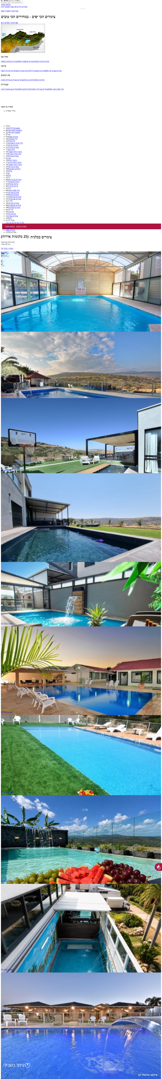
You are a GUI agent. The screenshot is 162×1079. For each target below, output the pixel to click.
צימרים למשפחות (15, 205)
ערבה (9, 175)
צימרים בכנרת (14, 147)
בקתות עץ (12, 214)
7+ (21, 222)
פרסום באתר (5, 4)
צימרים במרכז (14, 156)
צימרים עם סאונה (15, 197)
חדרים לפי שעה (16, 7)
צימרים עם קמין (13, 192)
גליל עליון (12, 141)
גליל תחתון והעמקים (15, 143)
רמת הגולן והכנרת (15, 154)
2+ (8, 222)
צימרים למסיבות (14, 207)
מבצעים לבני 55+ (13, 132)
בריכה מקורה (13, 186)
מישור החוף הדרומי (14, 162)
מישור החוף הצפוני (15, 152)
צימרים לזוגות (14, 203)
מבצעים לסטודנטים (15, 130)
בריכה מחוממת (14, 182)
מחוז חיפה (11, 150)
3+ (11, 222)
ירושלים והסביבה (15, 169)
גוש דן (9, 158)
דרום (3, 23)
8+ (23, 222)
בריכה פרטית (13, 184)
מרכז (13, 23)
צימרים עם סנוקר (15, 199)
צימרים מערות (13, 216)
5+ (16, 222)
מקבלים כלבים (14, 195)
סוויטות (11, 212)
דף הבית (9, 228)
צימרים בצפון (13, 137)
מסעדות (7, 11)
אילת (10, 171)
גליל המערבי (13, 139)
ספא (2, 11)
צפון (16, 23)
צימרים (24, 7)
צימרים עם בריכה (15, 180)
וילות (2, 7)
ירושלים (8, 23)
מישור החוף (13, 160)
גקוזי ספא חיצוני (14, 190)
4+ (13, 222)
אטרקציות (14, 11)
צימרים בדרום (14, 167)
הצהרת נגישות (21, 226)
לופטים (7, 7)
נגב (9, 173)
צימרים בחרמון (13, 145)
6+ (18, 222)
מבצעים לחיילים (14, 128)
